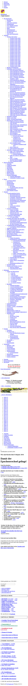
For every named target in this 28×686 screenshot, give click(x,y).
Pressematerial (10, 185)
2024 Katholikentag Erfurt (16, 73)
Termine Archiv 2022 (15, 43)
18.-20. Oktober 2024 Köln (9, 668)
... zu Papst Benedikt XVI (16, 277)
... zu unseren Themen (15, 282)
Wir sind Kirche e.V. (12, 31)
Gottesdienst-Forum (12, 303)
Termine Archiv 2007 (15, 64)
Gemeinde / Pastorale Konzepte (17, 197)
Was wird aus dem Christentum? (18, 327)
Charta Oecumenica (15, 238)
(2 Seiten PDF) (14, 468)
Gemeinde (12, 319)
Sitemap (6, 2)
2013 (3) (6, 415)
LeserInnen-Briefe (11, 180)
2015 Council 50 (14, 147)
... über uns (12, 274)
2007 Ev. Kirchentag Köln (16, 102)
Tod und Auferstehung (15, 326)
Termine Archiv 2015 (15, 53)
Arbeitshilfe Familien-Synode (17, 178)
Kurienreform (13, 203)
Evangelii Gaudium (15, 295)
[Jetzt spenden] (14, 392)
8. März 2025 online (8, 664)
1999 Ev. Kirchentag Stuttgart (17, 112)
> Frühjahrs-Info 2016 (7, 466)
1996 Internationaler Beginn (17, 122)
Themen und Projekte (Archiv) (14, 266)
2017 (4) (6, 410)
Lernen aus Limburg (15, 205)
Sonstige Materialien (12, 175)
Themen (6, 192)
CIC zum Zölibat (14, 217)
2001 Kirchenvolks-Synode (16, 126)
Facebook (9, 330)
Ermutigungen (10, 24)
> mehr (13, 482)
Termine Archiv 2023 (15, 42)
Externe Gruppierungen (12, 355)
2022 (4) (6, 403)
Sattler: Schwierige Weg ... (19, 253)
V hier (2, 472)
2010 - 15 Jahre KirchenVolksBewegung (16, 159)
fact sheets (12, 186)
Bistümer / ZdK (11, 345)
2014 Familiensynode (15, 134)
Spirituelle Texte (11, 313)
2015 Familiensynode (15, 143)
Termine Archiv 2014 (15, 55)
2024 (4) (6, 400)
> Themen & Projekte (6, 632)
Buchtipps (9, 284)
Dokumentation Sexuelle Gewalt (18, 219)
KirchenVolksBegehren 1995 (17, 298)
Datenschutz (7, 4)
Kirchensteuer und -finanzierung (18, 200)
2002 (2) (6, 431)
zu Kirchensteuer (14, 352)
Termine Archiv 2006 (15, 66)
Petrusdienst (13, 207)
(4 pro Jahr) (7, 598)
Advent (12, 314)
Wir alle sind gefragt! (18, 136)
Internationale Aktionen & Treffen (15, 120)
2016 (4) (6, 411)
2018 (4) (6, 408)
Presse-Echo (10, 182)
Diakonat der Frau (14, 212)
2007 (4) (6, 424)
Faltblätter (9, 166)
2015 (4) (6, 412)
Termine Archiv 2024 (15, 41)
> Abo (15, 598)
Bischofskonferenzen (15, 196)
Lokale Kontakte (11, 349)
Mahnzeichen (10, 309)
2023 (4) (6, 401)
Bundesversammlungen (12, 67)
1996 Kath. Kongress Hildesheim (18, 115)
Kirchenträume (13, 320)
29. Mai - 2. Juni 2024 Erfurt (8, 672)
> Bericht (12, 502)
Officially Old (13, 324)
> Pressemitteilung (19, 502)
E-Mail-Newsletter (11, 165)
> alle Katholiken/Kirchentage (8, 678)
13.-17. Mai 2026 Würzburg (7, 648)
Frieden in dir (13, 317)
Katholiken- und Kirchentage (14, 69)
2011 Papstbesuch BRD (16, 161)
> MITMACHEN (5, 589)
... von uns (12, 273)
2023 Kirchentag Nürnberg (16, 76)
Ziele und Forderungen (12, 34)
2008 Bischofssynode (15, 131)
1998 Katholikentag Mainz (16, 113)
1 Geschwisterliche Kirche (13, 193)
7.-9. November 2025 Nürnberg (8, 656)
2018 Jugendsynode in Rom (17, 148)
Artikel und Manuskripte (13, 271)
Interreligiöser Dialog (12, 233)
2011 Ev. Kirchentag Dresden (17, 95)
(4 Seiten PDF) (16, 466)
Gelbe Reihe (10, 169)
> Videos (3, 603)
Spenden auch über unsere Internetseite (13, 547)
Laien (11, 204)
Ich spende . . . (10, 340)
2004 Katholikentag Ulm (16, 106)
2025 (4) (6, 398)
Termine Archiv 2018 (15, 49)
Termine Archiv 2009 (15, 62)
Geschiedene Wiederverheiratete (18, 226)
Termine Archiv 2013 (15, 56)
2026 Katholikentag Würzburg (17, 71)
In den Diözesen (11, 27)
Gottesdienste (10, 171)
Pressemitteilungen (11, 189)
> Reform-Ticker (5, 608)
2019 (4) (6, 407)
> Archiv (13, 611)
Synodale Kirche (11, 264)
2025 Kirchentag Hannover (16, 70)
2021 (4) (6, 404)
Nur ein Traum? (14, 323)
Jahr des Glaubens (14, 267)
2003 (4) (6, 429)
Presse (5, 179)
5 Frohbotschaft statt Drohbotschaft (15, 225)
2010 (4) (6, 419)
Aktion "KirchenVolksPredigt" (14, 119)
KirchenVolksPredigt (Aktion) (17, 201)
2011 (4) (6, 418)
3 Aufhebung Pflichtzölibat (13, 215)
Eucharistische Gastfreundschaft (18, 239)
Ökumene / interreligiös (15, 299)
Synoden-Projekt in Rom (19, 141)
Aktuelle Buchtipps (14, 285)
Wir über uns (10, 32)
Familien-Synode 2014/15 (13, 231)
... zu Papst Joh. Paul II (15, 280)
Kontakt (6, 7)
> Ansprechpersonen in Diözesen (9, 635)
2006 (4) (6, 425)
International (4, 14)
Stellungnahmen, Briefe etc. (13, 310)
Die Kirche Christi (14, 316)
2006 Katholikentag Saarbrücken (18, 103)
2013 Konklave (14, 133)
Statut (8, 28)
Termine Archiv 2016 (15, 52)
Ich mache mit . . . (11, 331)
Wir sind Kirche (8, 18)
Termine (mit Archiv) (12, 36)
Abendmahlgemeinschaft (19, 240)
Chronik (9, 21)
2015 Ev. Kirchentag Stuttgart (17, 87)
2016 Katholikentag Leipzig (17, 85)
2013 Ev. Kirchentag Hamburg (17, 92)
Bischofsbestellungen (15, 194)
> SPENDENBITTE (6, 592)
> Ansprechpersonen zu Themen (9, 637)
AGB (5, 6)
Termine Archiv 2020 (15, 46)
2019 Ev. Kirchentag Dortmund (18, 81)
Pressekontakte (10, 183)
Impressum (6, 3)
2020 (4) (6, 405)
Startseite (6, 359)
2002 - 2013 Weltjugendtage (17, 151)
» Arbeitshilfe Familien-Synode (14, 447)
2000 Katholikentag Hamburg (17, 110)
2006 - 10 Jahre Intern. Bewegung (18, 130)
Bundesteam (10, 20)
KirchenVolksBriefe (18, 154)
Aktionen (6, 35)
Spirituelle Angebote (12, 116)
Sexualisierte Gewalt (15, 221)
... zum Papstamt (14, 275)
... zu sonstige (13, 281)
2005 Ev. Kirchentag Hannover (17, 105)
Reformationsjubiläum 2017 (17, 263)
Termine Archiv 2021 (15, 45)
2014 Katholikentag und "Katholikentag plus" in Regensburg (16, 90)
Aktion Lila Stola (14, 210)
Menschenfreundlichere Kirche (17, 321)
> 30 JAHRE (8, 591)
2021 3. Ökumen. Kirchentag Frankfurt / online (17, 78)
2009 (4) (6, 421)
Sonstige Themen (14, 301)
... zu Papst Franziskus (15, 278)
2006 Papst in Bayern (15, 152)
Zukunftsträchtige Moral (16, 268)
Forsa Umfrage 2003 (18, 246)
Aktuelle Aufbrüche (12, 228)
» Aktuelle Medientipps (12, 446)
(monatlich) (7, 600)
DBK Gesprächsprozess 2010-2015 (15, 229)
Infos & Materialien (8, 162)
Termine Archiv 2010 (15, 60)
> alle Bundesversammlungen (8, 676)
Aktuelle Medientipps (15, 176)
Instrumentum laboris (18, 140)
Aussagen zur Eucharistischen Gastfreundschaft (17, 244)
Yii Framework (10, 684)
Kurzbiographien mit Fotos (16, 187)
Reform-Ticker (10, 172)
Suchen (3, 585)
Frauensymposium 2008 (16, 214)
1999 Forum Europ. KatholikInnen (18, 124)
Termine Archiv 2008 (15, 63)
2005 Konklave (14, 127)
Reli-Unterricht (10, 173)
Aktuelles (9, 164)
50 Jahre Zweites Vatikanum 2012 (15, 232)
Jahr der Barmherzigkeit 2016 (14, 235)
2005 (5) (6, 426)
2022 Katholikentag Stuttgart (17, 74)
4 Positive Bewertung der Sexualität (15, 218)
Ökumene (9, 236)
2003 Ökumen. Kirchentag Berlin (18, 108)
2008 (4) (6, 422)
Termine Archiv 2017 (15, 50)
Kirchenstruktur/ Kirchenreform (18, 296)
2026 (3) (6, 397)
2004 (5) (6, 428)
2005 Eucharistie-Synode (16, 129)
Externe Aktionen (11, 356)
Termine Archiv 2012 (15, 57)
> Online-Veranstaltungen (7, 601)
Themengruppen (11, 351)
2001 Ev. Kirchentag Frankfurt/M (18, 109)
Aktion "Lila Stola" (11, 117)
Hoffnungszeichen (11, 305)
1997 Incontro (13, 123)
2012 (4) (6, 417)
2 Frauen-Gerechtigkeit (12, 208)
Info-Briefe (9, 168)
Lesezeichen (10, 307)
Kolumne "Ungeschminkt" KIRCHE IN (17, 312)
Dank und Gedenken (12, 22)
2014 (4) (6, 414)
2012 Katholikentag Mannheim (17, 94)
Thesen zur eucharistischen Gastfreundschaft (19, 255)
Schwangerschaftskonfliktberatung (18, 222)
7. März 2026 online (8, 652)
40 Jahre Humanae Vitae (16, 224)
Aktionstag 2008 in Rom (16, 211)
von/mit (11, 603)
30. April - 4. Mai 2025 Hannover (9, 660)
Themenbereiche (11, 29)
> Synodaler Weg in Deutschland (9, 620)
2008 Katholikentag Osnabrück (17, 101)
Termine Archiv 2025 (15, 38)
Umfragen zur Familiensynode (17, 138)
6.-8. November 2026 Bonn (8, 644)
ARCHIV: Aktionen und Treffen (15, 150)
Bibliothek (6, 270)
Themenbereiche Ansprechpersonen (14, 338)
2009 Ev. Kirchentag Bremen (17, 99)
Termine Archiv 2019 (15, 48)
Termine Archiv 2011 (15, 59)
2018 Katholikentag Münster (17, 80)
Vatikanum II (13, 302)
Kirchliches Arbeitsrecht (16, 199)
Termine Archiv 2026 (15, 39)
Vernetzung (6, 344)
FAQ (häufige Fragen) (12, 25)
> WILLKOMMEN (5, 588)
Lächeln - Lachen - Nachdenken (15, 306)
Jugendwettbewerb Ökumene (17, 257)
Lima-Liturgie (13, 259)
